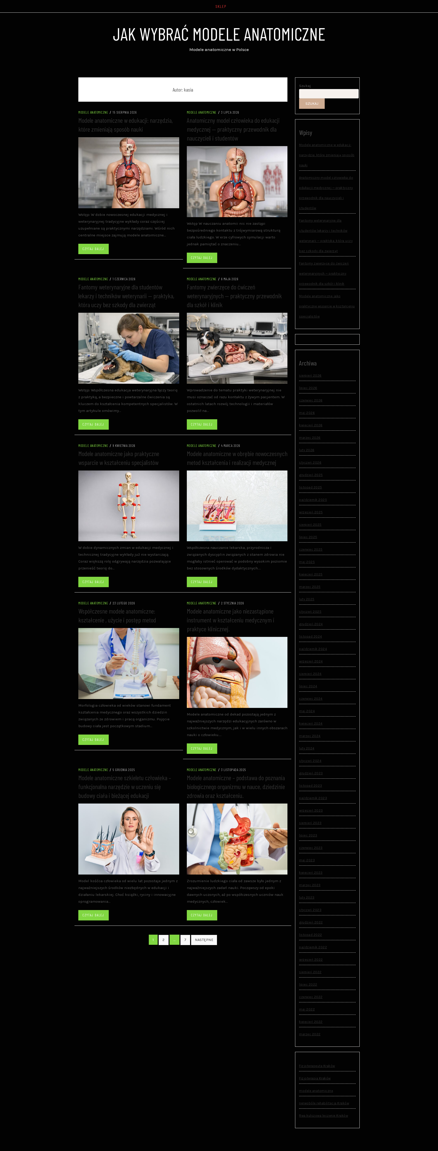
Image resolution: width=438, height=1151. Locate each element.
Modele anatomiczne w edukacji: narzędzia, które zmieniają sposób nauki (327, 155)
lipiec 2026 (308, 388)
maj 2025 (307, 562)
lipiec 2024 (308, 686)
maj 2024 (307, 711)
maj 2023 (307, 860)
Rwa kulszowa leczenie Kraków (323, 1116)
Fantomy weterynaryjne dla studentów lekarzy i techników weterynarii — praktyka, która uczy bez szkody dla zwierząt (126, 295)
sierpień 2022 (310, 972)
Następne (204, 940)
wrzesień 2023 (311, 810)
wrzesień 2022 (311, 960)
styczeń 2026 (310, 462)
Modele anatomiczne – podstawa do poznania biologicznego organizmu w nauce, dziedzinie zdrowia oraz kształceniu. (236, 786)
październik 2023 (313, 798)
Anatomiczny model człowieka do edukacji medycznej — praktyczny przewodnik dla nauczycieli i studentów (233, 129)
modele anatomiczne (93, 112)
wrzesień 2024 (311, 661)
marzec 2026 (310, 438)
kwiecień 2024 (311, 723)
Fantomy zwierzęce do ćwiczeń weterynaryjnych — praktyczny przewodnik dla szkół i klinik (234, 295)
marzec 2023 (310, 885)
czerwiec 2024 (311, 699)
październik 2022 (313, 947)
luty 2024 (307, 748)
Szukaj (305, 85)
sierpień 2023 (310, 823)
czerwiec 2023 (311, 848)
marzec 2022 (310, 1034)
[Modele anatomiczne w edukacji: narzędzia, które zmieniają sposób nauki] (128, 172)
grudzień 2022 (311, 922)
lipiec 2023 (308, 835)
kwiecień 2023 (311, 873)
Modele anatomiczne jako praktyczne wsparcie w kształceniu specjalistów (327, 306)
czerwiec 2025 (311, 549)
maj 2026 (307, 413)
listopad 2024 (310, 636)
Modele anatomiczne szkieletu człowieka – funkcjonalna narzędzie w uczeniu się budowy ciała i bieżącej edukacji (124, 786)
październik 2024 (313, 649)
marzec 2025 (310, 587)
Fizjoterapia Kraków (315, 1078)
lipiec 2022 (308, 984)
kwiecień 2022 (311, 1022)
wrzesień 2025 (311, 512)
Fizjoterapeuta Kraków (317, 1066)
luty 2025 (307, 599)
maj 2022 (307, 1009)
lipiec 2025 (308, 537)
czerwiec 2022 (311, 997)
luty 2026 (307, 450)
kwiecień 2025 (311, 574)
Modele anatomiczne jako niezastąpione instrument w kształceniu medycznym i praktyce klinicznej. (230, 620)
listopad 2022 (310, 935)
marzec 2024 (310, 736)
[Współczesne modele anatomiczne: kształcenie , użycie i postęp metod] (128, 663)
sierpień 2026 (310, 375)
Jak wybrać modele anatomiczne (219, 33)
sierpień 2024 (310, 674)
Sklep (221, 6)
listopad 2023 (310, 786)
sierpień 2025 (310, 525)
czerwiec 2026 (311, 400)
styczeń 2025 (310, 612)
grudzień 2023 (311, 773)
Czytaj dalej (93, 249)
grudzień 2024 (311, 624)
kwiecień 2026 (311, 425)
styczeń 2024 (310, 761)
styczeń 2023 (310, 910)
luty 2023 (307, 897)
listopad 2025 (310, 487)
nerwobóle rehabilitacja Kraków (324, 1103)
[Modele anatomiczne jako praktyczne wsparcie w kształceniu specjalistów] (128, 505)
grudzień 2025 (311, 475)
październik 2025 (313, 500)
